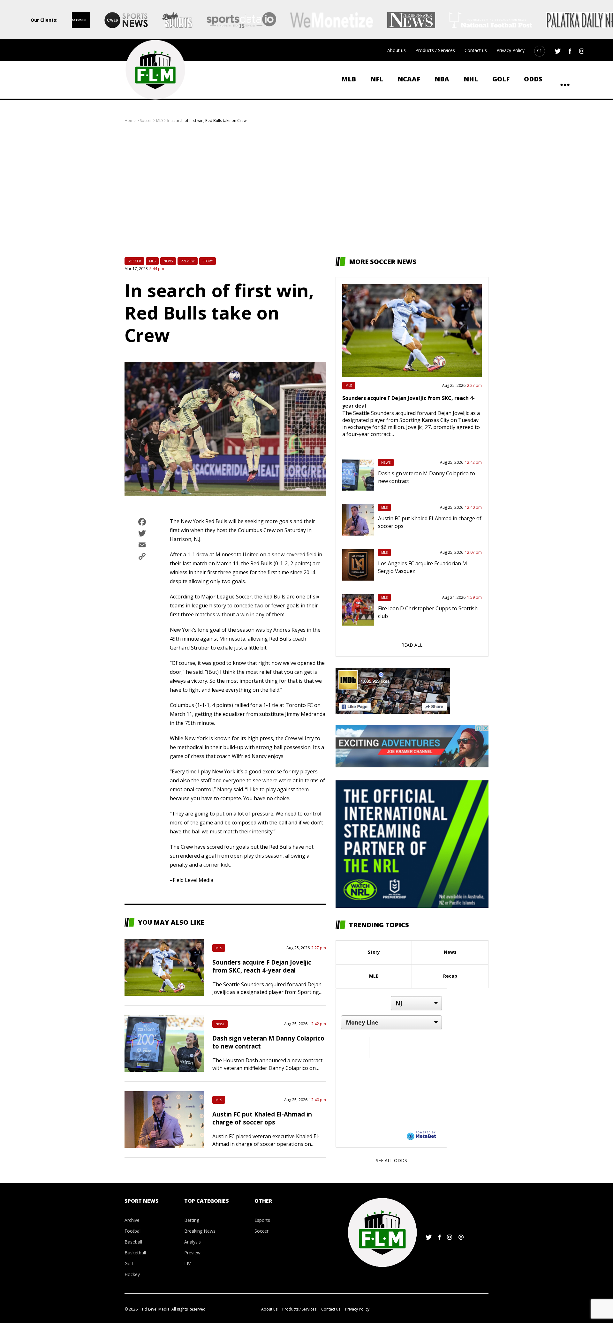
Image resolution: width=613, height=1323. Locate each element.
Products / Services (435, 50)
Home (130, 120)
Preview (187, 261)
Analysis (192, 1242)
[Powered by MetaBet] (421, 1135)
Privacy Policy (510, 50)
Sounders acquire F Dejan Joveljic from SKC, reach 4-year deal (261, 966)
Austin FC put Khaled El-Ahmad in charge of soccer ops (262, 1118)
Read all (411, 645)
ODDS (533, 79)
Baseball (133, 1242)
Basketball (135, 1253)
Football (133, 1231)
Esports (262, 1220)
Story (207, 261)
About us (396, 50)
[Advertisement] (306, 190)
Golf (501, 79)
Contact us (476, 50)
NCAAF (408, 79)
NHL (471, 79)
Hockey (132, 1274)
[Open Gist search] (539, 51)
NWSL (220, 1024)
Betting (191, 1220)
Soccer (146, 120)
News (168, 261)
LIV (187, 1263)
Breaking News (200, 1231)
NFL (376, 79)
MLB (348, 79)
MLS (159, 120)
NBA (442, 79)
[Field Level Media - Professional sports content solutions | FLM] (155, 69)
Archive (132, 1220)
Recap (450, 976)
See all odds (391, 1160)
